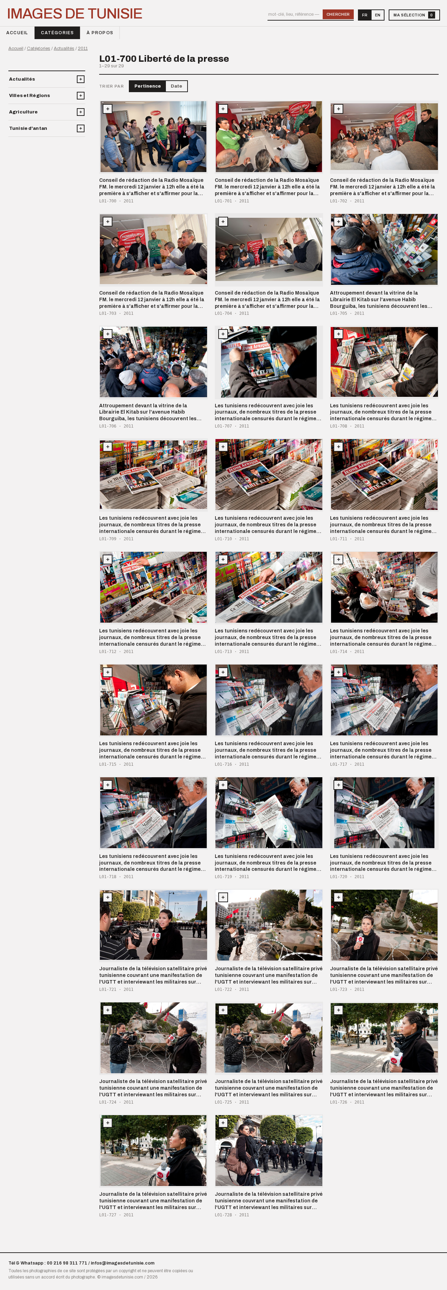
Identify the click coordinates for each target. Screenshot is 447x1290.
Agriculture (23, 112)
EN (377, 15)
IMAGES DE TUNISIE (75, 14)
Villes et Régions (29, 95)
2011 (83, 48)
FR (364, 15)
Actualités (64, 48)
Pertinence (147, 86)
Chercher (338, 14)
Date (176, 86)
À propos (100, 32)
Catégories (57, 32)
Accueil (17, 32)
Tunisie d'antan (28, 128)
